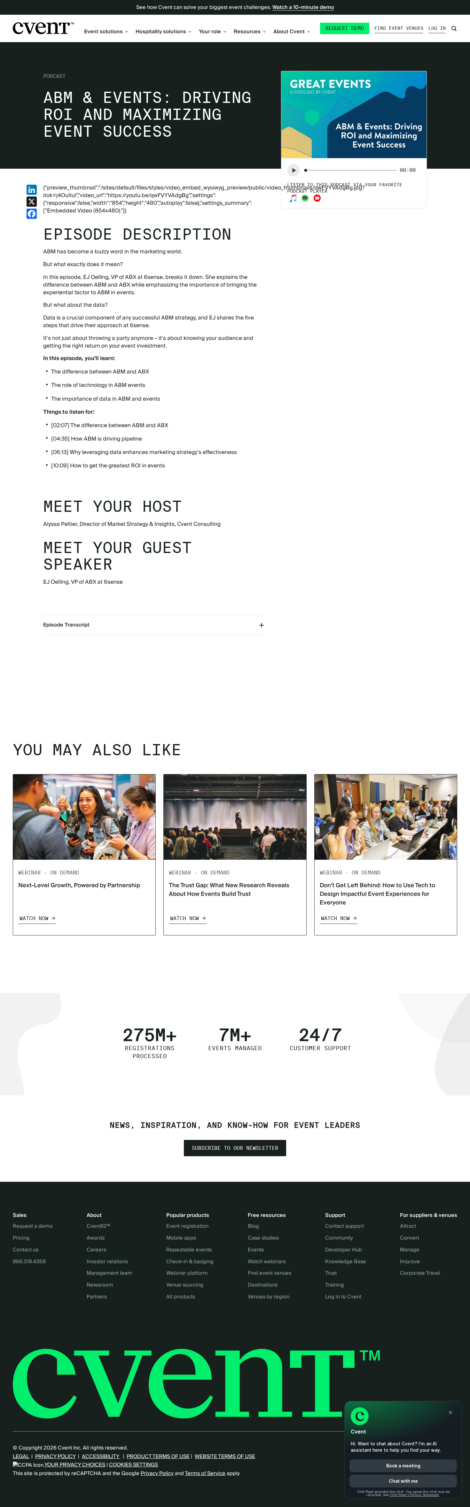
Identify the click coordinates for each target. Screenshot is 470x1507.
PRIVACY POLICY (55, 1456)
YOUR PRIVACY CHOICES (74, 1464)
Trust (331, 1273)
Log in (437, 28)
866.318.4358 (29, 1262)
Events (256, 1250)
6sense (153, 277)
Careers (96, 1250)
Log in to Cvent (343, 1297)
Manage (409, 1250)
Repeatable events (189, 1250)
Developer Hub (343, 1250)
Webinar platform (187, 1273)
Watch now (34, 918)
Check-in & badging (190, 1262)
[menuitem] (106, 31)
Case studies (263, 1238)
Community (339, 1238)
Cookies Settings (133, 1464)
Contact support (344, 1226)
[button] (293, 170)
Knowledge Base (345, 1262)
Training (334, 1285)
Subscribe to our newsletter (235, 1148)
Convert (409, 1238)
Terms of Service (205, 1473)
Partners (97, 1297)
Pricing (21, 1238)
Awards (96, 1238)
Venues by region (268, 1297)
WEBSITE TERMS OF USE (225, 1456)
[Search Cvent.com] (454, 28)
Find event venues (398, 28)
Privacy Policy (157, 1473)
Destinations (263, 1285)
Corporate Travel (420, 1273)
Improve (410, 1262)
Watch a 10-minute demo (303, 7)
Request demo (344, 28)
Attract (408, 1226)
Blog (253, 1226)
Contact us (25, 1250)
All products (180, 1297)
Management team (109, 1273)
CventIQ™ (98, 1226)
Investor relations (107, 1262)
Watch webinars (267, 1262)
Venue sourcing (184, 1285)
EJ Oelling (95, 277)
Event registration (187, 1226)
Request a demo (33, 1226)
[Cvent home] (43, 28)
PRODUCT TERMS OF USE (158, 1456)
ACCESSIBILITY (101, 1456)
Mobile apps (181, 1238)
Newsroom (100, 1285)
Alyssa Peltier (60, 524)
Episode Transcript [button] (66, 624)
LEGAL (21, 1456)
